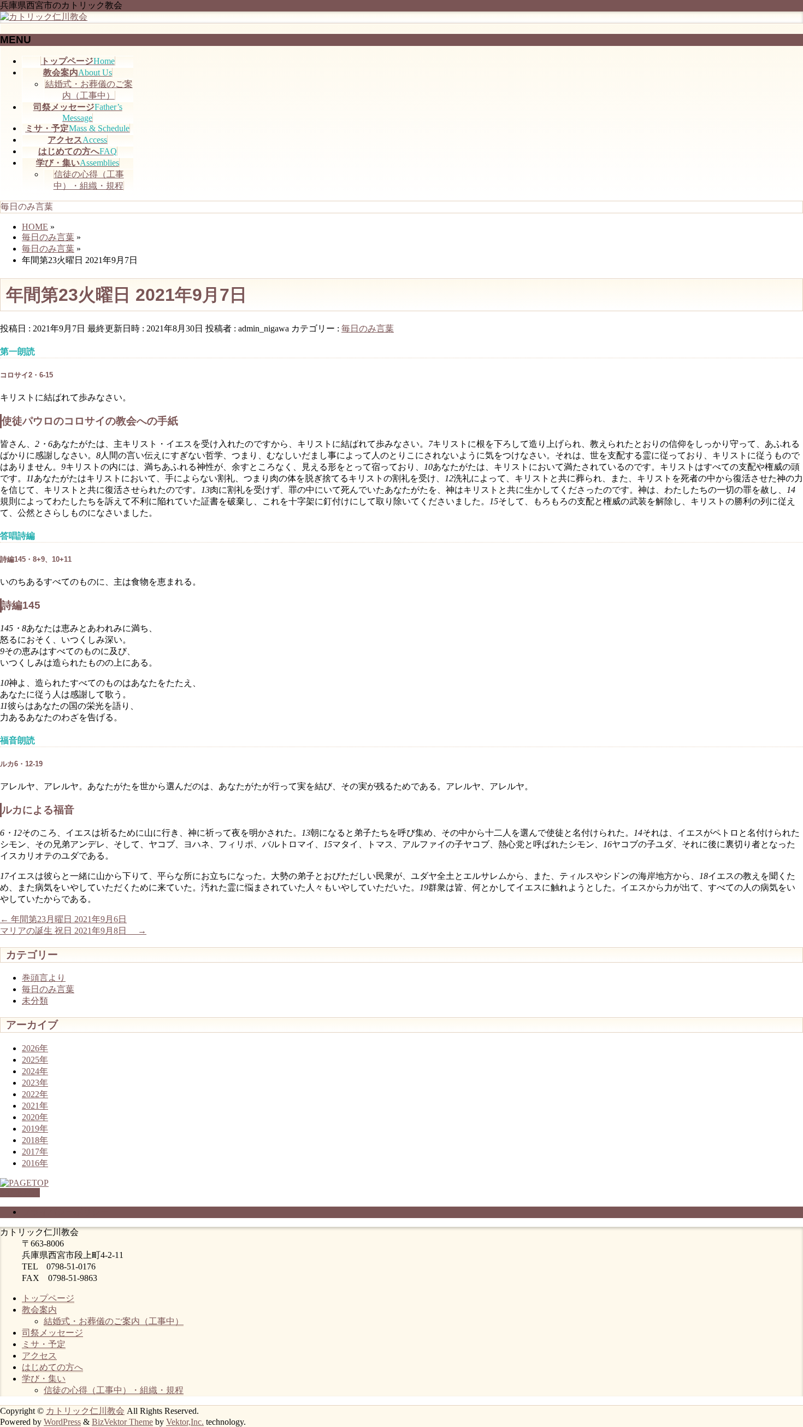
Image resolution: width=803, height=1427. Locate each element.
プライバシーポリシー (65, 1211)
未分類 (35, 1000)
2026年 (35, 1048)
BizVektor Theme (122, 1421)
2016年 (35, 1163)
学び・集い (44, 1378)
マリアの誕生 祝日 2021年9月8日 (73, 930)
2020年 (35, 1117)
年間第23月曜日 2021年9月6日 (63, 919)
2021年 (35, 1105)
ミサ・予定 (44, 1344)
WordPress (62, 1421)
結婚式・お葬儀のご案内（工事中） (114, 1321)
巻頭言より (44, 977)
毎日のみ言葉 (367, 328)
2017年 (35, 1151)
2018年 (35, 1140)
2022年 (35, 1094)
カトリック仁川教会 (85, 1411)
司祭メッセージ (52, 1332)
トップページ (48, 1298)
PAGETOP (20, 1192)
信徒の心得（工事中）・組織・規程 (114, 1390)
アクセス (39, 1355)
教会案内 (39, 1309)
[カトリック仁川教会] (43, 16)
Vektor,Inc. (185, 1421)
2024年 (35, 1071)
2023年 (35, 1082)
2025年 (35, 1059)
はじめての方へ (52, 1367)
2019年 (35, 1128)
